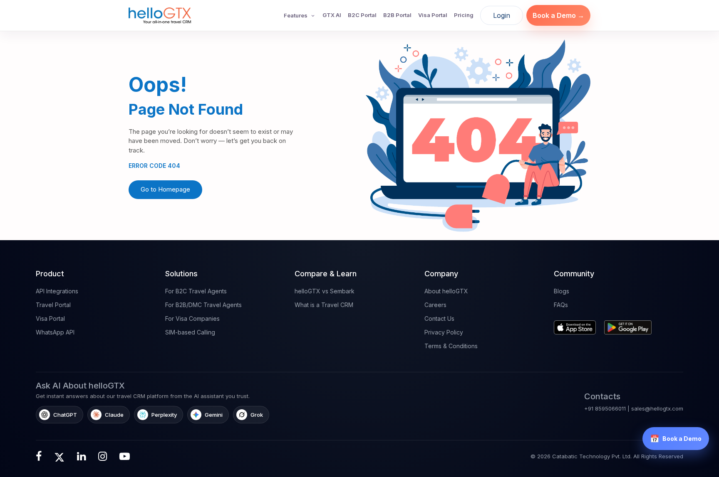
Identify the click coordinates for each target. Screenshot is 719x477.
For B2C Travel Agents (196, 291)
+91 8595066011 (605, 408)
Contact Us (439, 318)
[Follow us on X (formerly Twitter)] (59, 456)
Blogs (561, 291)
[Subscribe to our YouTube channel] (124, 456)
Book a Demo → (558, 15)
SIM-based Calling (190, 332)
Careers (435, 304)
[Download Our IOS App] (577, 324)
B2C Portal (362, 15)
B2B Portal (397, 15)
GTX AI (331, 15)
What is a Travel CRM (324, 304)
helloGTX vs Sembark (325, 291)
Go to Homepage (165, 189)
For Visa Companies (192, 318)
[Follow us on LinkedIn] (81, 456)
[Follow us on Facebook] (39, 456)
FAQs (561, 304)
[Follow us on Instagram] (102, 456)
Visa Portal (432, 15)
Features (295, 15)
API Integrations (57, 291)
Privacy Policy (443, 332)
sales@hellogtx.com (657, 408)
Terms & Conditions (451, 345)
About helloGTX (446, 291)
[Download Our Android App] (630, 324)
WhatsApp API (55, 332)
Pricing (464, 15)
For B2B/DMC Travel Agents (203, 304)
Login (501, 15)
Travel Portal (53, 304)
